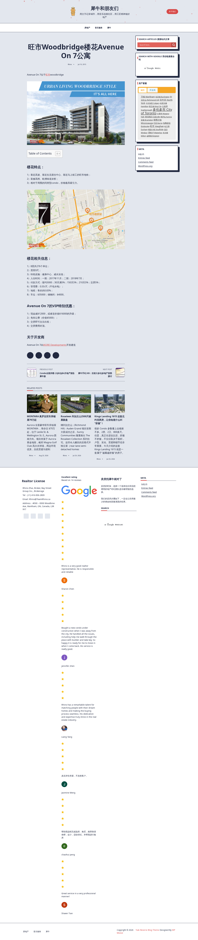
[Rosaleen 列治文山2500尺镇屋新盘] (76, 403)
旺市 (48, 74)
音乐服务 (98, 27)
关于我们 (172, 11)
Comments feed (146, 162)
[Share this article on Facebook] (30, 355)
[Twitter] (27, 11)
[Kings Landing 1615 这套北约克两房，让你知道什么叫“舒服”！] (110, 403)
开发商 (152, 90)
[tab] (142, 90)
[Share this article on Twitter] (39, 355)
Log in (141, 153)
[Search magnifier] (173, 44)
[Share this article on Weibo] (56, 355)
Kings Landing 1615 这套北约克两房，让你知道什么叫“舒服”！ (110, 420)
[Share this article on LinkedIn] (47, 355)
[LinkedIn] (31, 11)
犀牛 (109, 27)
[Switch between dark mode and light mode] (158, 11)
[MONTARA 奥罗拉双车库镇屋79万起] (42, 403)
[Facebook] (23, 11)
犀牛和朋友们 (105, 8)
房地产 (87, 27)
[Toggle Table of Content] (56, 153)
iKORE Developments (54, 344)
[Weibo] (36, 11)
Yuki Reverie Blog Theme (147, 930)
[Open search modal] (163, 11)
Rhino (70, 64)
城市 (143, 90)
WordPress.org (145, 166)
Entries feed (144, 158)
